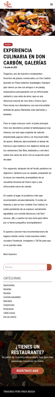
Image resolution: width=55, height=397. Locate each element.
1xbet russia (9, 312)
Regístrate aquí (27, 370)
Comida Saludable (12, 296)
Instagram (28, 240)
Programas (8, 308)
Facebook (17, 240)
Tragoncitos (8, 304)
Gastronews (9, 285)
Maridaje (7, 300)
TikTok (38, 240)
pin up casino (9, 316)
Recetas (7, 293)
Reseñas (7, 289)
